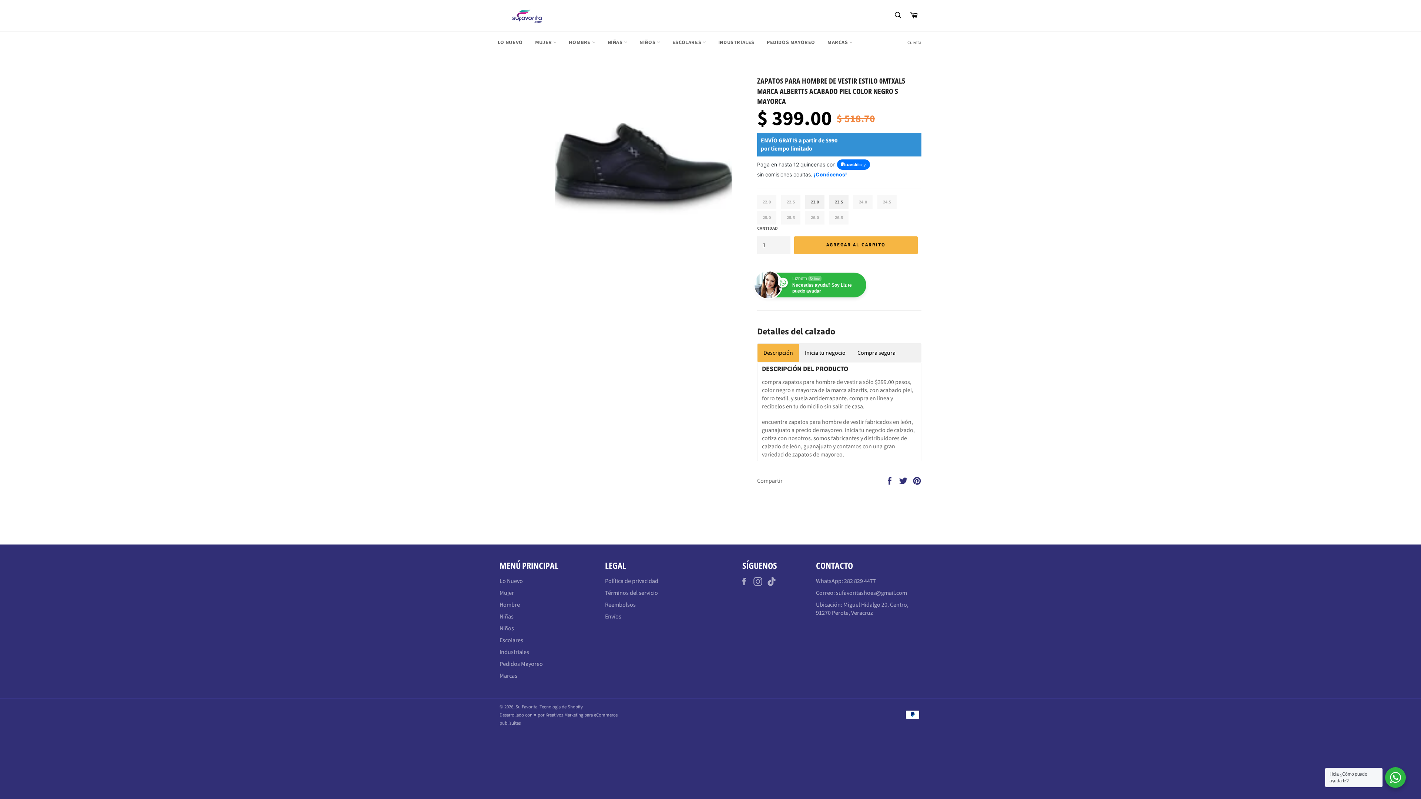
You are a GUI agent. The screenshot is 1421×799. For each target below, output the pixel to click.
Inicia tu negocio (825, 353)
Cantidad (767, 229)
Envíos (613, 617)
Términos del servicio (631, 593)
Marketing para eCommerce (591, 715)
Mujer (544, 42)
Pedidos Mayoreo (791, 42)
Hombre (580, 42)
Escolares (687, 42)
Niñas (616, 42)
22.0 (767, 202)
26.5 (839, 218)
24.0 (863, 202)
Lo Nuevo (510, 42)
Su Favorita (526, 707)
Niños (648, 42)
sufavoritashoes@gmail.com (871, 593)
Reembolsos (620, 605)
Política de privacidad (631, 581)
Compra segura (876, 353)
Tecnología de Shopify (561, 707)
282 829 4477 (860, 581)
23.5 (839, 202)
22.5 (791, 202)
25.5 (791, 218)
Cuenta (914, 42)
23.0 (815, 202)
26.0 (815, 218)
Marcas (838, 42)
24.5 (887, 202)
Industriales (736, 42)
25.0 (767, 218)
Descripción (778, 353)
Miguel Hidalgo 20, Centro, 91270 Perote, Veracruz (862, 609)
